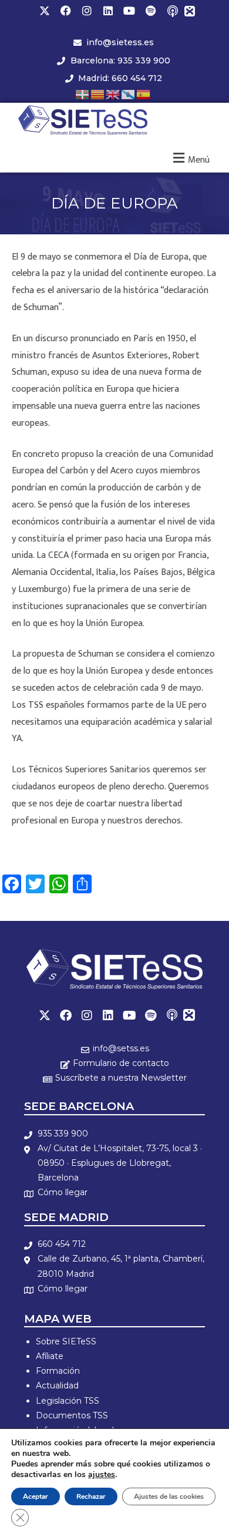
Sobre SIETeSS (66, 1341)
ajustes (101, 1474)
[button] (190, 158)
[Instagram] (86, 10)
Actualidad (57, 1385)
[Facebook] (65, 10)
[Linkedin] (108, 10)
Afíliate (49, 1356)
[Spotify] (150, 10)
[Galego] (128, 94)
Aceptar (35, 1496)
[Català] (98, 94)
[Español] (143, 94)
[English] (113, 94)
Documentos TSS (72, 1415)
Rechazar (91, 1496)
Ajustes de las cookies (169, 1496)
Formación (58, 1371)
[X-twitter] (44, 10)
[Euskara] (82, 94)
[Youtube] (129, 10)
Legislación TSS (67, 1400)
